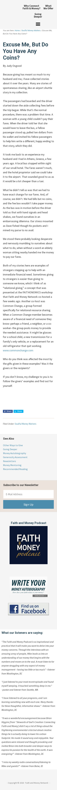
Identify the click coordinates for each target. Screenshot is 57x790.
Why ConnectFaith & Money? (31, 7)
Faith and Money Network (9, 13)
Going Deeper (38, 15)
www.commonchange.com (18, 350)
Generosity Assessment (15, 457)
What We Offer (48, 7)
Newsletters (9, 461)
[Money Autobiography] (28, 597)
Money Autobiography (14, 453)
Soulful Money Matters (25, 423)
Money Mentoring (12, 465)
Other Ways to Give (13, 445)
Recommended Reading (15, 469)
